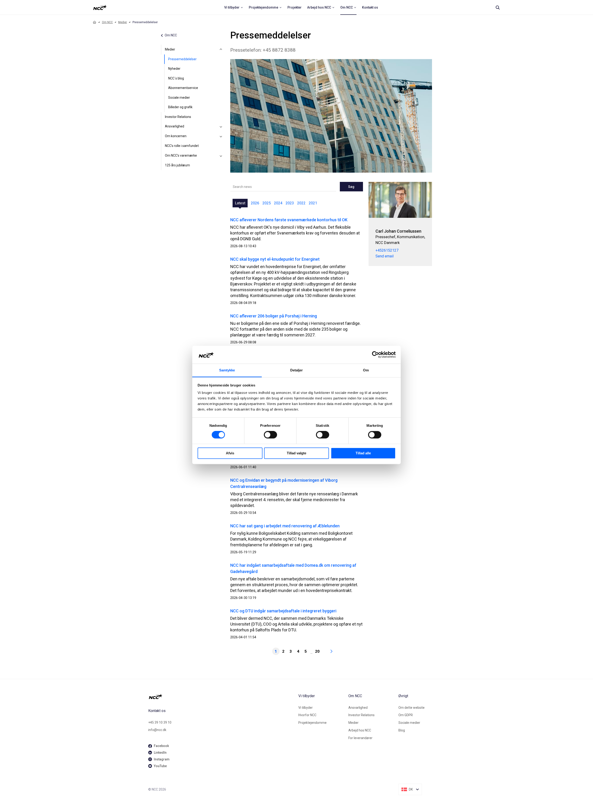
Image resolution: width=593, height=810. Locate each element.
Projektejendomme (312, 723)
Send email (384, 256)
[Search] (497, 7)
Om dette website (411, 707)
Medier (122, 22)
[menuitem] (233, 7)
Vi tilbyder (305, 707)
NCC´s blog (176, 78)
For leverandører (360, 738)
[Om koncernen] (221, 136)
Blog (401, 730)
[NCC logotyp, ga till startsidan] (100, 7)
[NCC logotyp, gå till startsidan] (221, 696)
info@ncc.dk (157, 730)
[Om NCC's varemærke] (221, 156)
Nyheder (174, 68)
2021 (313, 203)
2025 (266, 203)
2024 (278, 203)
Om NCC (107, 22)
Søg (351, 187)
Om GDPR (405, 715)
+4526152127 (386, 250)
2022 (301, 203)
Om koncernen (175, 136)
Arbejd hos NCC (359, 730)
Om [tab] (366, 370)
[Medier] (221, 49)
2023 (290, 203)
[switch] (270, 435)
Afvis (230, 453)
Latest (240, 203)
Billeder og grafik (180, 107)
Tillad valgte (296, 453)
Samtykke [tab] (227, 370)
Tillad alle (363, 453)
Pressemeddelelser (182, 59)
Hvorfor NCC (307, 715)
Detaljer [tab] (296, 370)
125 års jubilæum (177, 165)
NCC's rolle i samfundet (182, 146)
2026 (255, 203)
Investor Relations (178, 117)
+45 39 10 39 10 (159, 722)
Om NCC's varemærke (181, 155)
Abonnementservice (183, 88)
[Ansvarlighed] (221, 126)
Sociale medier (179, 97)
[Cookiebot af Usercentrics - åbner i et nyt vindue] (375, 354)
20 (317, 651)
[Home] (94, 22)
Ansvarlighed (174, 126)
